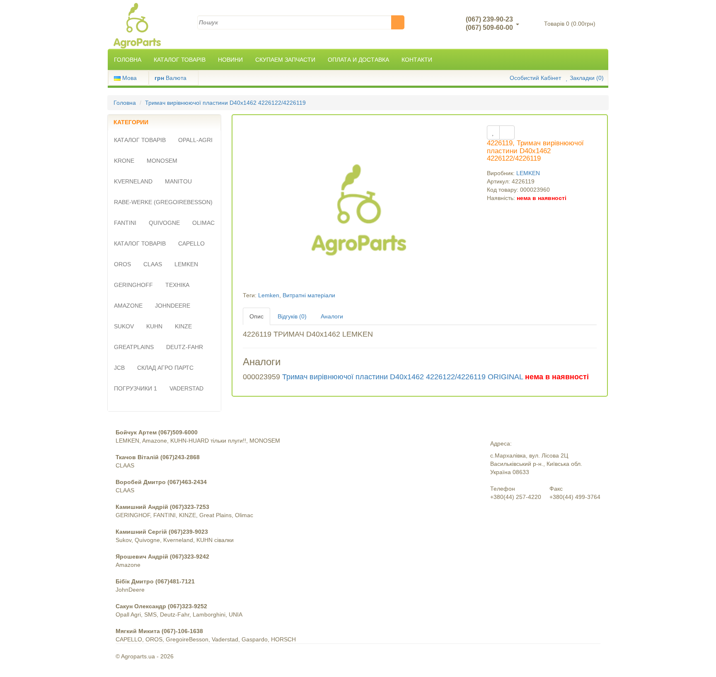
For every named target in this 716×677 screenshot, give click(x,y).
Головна (127, 59)
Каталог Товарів (180, 59)
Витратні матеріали (309, 295)
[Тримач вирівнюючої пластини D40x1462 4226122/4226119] (359, 208)
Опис (256, 316)
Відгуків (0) (292, 316)
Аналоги (332, 316)
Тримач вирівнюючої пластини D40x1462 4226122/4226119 (225, 102)
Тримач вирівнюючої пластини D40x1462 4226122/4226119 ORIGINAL (402, 377)
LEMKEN (528, 173)
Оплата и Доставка (358, 59)
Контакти (417, 59)
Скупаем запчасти (285, 59)
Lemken (268, 295)
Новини (230, 59)
